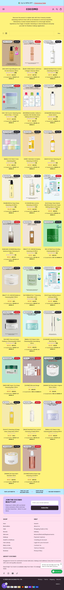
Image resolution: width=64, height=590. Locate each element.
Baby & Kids (6, 545)
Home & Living (7, 548)
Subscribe (44, 508)
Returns (58, 579)
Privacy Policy (38, 551)
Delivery (36, 532)
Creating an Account (40, 540)
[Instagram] (8, 573)
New (4, 523)
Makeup (5, 537)
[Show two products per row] (3, 33)
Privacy (40, 579)
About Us (37, 526)
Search (36, 523)
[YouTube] (13, 573)
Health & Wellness (8, 540)
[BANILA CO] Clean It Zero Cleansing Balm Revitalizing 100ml (32, 341)
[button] (11, 73)
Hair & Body (6, 542)
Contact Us (37, 545)
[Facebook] (4, 573)
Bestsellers (6, 526)
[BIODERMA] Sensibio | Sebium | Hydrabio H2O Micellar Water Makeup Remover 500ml (32, 115)
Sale (4, 529)
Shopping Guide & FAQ (41, 529)
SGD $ (57, 584)
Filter (59, 33)
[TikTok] (17, 573)
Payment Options (39, 537)
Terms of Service (39, 548)
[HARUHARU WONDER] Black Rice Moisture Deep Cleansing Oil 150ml (11, 251)
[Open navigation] (3, 9)
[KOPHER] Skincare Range (32, 385)
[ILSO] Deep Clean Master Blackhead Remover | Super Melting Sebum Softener (53, 205)
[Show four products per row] (6, 33)
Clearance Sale (40, 3)
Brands (5, 532)
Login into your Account (41, 542)
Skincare (5, 534)
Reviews (5, 551)
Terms (46, 579)
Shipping (52, 579)
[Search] (57, 9)
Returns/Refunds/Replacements (44, 534)
